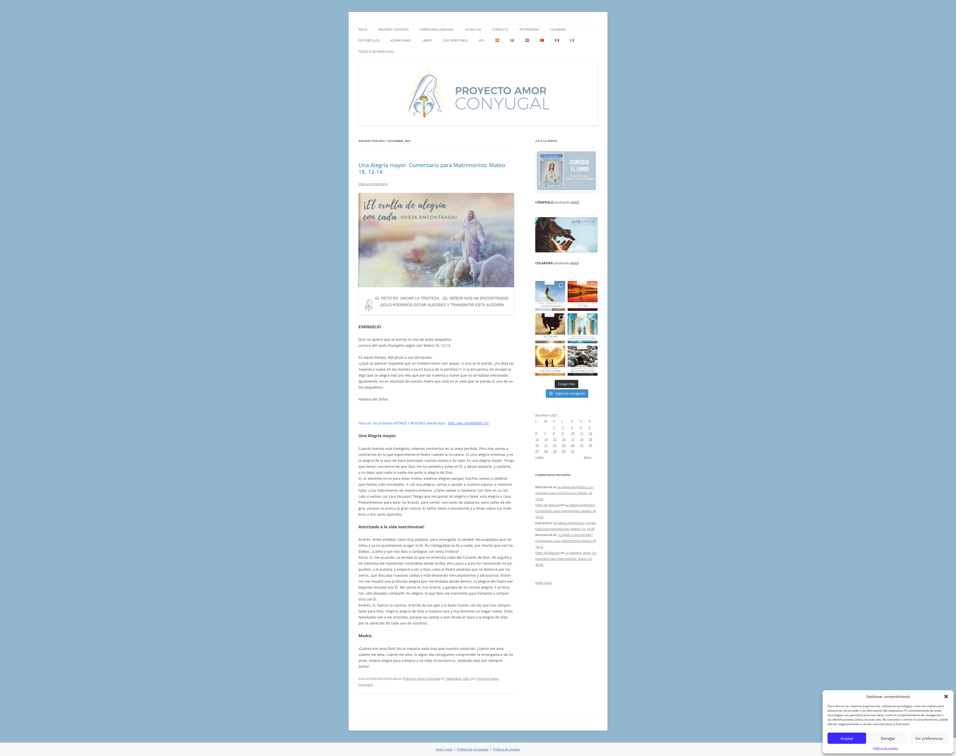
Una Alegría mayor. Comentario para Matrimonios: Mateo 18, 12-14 (431, 168)
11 (581, 433)
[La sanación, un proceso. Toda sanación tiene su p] (550, 296)
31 (572, 451)
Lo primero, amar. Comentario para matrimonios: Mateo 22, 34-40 (566, 558)
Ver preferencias (929, 738)
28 (546, 451)
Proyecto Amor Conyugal (421, 678)
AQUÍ (575, 202)
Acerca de (473, 29)
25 (581, 445)
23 (563, 445)
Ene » (588, 457)
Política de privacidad (376, 52)
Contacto (500, 29)
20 (537, 445)
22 (554, 445)
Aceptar (846, 738)
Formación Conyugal (437, 29)
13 (537, 439)
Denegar (888, 738)
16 (563, 439)
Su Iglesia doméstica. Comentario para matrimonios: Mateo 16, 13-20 (564, 493)
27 (537, 451)
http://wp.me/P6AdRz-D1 (468, 423)
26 (590, 445)
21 (546, 445)
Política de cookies (885, 748)
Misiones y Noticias (393, 29)
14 (546, 439)
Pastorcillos (368, 40)
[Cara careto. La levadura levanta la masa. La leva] (583, 296)
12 (590, 433)
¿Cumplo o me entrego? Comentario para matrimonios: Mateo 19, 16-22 (566, 541)
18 (581, 439)
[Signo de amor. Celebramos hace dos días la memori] (550, 328)
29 (554, 451)
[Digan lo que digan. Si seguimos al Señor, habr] (583, 328)
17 (572, 439)
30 (563, 451)
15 (554, 439)
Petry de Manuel (547, 505)
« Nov (539, 457)
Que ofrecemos (455, 40)
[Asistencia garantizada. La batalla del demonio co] (583, 361)
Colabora (558, 29)
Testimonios (529, 29)
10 (572, 433)
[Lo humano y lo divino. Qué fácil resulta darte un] (550, 361)
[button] (946, 696)
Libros (427, 40)
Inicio (362, 29)
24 (572, 445)
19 (590, 439)
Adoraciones (400, 40)
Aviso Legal (543, 582)
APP (481, 40)
